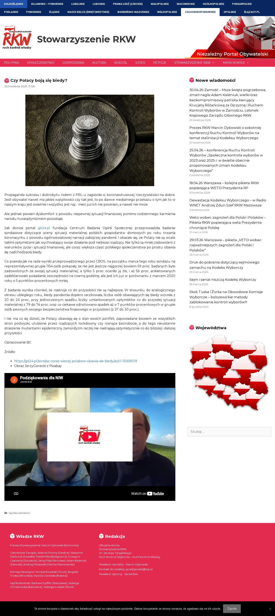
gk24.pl (44, 228)
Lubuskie (99, 3)
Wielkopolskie (167, 11)
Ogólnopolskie (213, 3)
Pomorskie (33, 11)
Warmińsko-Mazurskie (133, 11)
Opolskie (230, 11)
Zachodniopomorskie (200, 11)
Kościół (120, 63)
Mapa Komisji (234, 63)
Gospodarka (73, 63)
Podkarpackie (242, 3)
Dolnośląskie (13, 3)
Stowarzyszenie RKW (86, 39)
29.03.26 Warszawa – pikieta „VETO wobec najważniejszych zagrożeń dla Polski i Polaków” (225, 245)
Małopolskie (160, 3)
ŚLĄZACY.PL (252, 11)
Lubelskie (78, 3)
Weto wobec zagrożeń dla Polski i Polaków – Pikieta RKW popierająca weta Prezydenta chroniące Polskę (227, 222)
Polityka (11, 63)
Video (140, 63)
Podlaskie (11, 11)
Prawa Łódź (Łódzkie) (128, 3)
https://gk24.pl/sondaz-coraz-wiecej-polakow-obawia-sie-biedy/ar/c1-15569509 (75, 361)
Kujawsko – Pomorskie (47, 3)
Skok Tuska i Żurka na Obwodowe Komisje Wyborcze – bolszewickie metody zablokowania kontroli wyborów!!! (226, 297)
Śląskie (54, 11)
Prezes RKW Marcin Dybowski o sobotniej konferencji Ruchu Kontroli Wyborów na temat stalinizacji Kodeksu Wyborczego (225, 133)
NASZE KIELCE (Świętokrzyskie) (88, 11)
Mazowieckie (186, 3)
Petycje (159, 63)
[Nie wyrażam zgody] (270, 609)
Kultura (99, 63)
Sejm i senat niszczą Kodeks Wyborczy (222, 280)
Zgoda (232, 608)
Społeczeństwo (40, 63)
